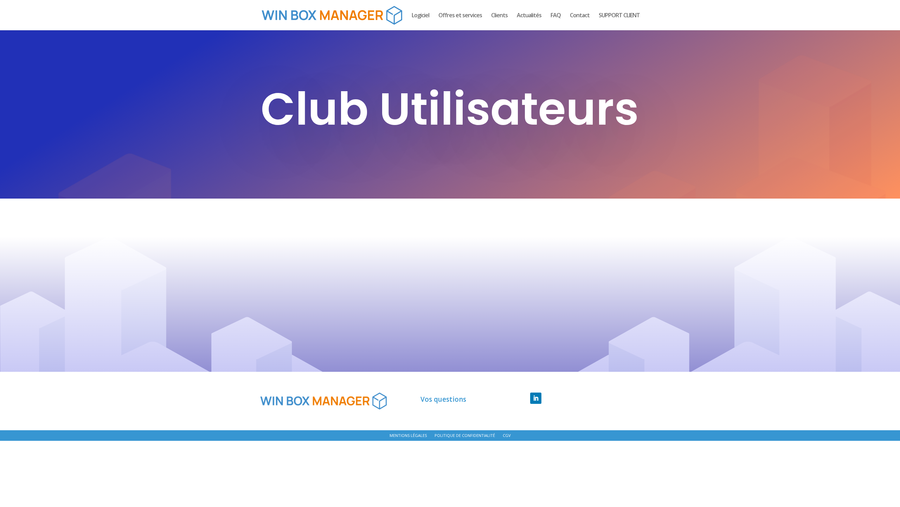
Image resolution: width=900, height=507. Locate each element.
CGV (507, 435)
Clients (499, 16)
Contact (580, 16)
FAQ (556, 16)
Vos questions (443, 399)
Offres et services (460, 16)
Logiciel (420, 16)
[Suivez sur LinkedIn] (535, 398)
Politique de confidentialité (465, 435)
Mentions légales (408, 435)
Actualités (529, 16)
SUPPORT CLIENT (619, 16)
